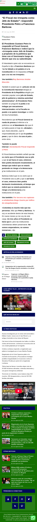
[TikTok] (23, 12)
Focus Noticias (26, 235)
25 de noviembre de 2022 (13, 270)
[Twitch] (27, 12)
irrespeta (24, 239)
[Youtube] (10, 12)
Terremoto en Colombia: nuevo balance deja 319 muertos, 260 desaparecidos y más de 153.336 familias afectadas (17, 376)
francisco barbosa (10, 239)
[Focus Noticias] (4, 3)
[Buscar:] (18, 321)
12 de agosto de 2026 (18, 486)
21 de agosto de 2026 (18, 420)
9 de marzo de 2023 (17, 281)
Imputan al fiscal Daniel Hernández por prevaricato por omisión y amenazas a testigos (18, 258)
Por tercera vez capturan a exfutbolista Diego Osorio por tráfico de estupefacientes (18, 200)
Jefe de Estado (8, 242)
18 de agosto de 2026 (18, 463)
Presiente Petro (9, 246)
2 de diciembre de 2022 (9, 262)
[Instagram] (17, 12)
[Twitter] (20, 12)
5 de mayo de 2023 (9, 32)
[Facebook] (13, 12)
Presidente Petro (23, 242)
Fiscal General (12, 235)
